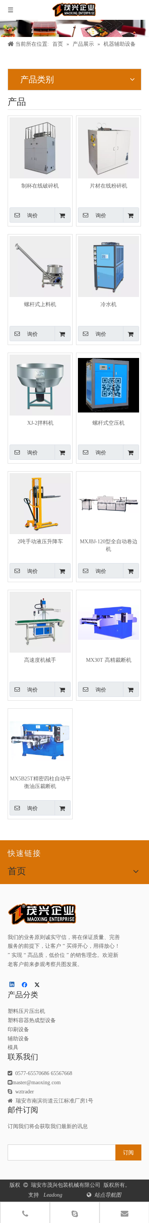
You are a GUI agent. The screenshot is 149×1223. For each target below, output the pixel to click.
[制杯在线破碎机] (40, 148)
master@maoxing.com (36, 1082)
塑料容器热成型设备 (32, 1020)
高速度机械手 (40, 660)
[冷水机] (108, 266)
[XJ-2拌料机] (40, 385)
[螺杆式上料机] (40, 266)
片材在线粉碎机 (108, 186)
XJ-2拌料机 (40, 423)
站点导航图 (107, 1195)
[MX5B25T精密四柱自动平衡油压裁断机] (40, 740)
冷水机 (108, 304)
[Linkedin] (12, 985)
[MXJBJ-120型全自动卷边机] (108, 503)
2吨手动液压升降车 (40, 541)
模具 (13, 1047)
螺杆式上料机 (40, 304)
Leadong (54, 1195)
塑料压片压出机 (26, 1011)
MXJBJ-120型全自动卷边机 (109, 545)
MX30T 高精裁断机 (108, 660)
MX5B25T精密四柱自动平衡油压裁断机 (40, 782)
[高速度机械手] (40, 622)
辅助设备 (18, 1039)
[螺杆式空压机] (108, 385)
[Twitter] (38, 985)
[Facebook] (25, 985)
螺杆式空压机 (108, 423)
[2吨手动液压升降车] (40, 503)
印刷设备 (18, 1029)
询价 (32, 215)
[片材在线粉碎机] (108, 148)
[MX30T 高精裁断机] (108, 622)
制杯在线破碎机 (40, 186)
